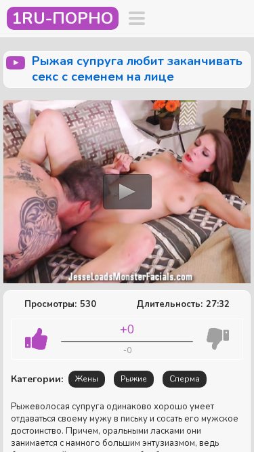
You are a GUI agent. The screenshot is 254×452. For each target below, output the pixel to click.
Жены (86, 378)
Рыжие (134, 378)
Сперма (184, 378)
